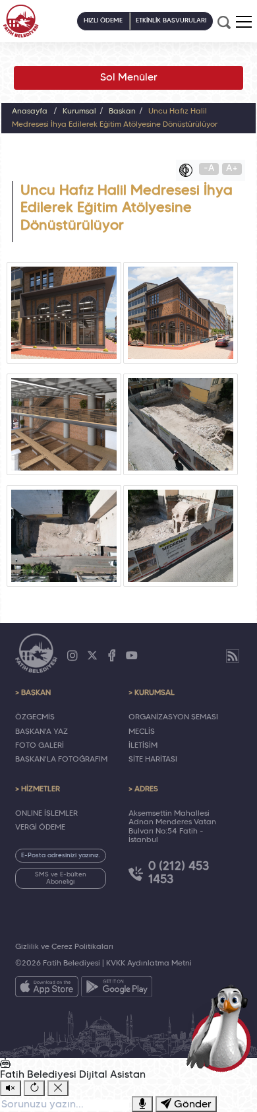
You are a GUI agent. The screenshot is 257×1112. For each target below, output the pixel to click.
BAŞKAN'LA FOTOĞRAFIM (61, 759)
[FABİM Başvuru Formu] (221, 1027)
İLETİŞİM (142, 745)
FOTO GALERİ (39, 745)
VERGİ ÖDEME (40, 827)
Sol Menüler (128, 77)
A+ (232, 168)
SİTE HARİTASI (152, 759)
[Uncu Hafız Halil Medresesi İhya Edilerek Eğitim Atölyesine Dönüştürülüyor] (64, 313)
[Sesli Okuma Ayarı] (10, 1088)
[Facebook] (112, 656)
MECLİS (141, 732)
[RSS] (232, 656)
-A (209, 168)
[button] (244, 22)
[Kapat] (58, 1088)
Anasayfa (29, 111)
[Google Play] (116, 989)
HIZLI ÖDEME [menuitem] (103, 21)
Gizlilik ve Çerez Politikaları (64, 947)
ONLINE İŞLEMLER (46, 813)
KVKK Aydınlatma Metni (149, 963)
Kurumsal (79, 111)
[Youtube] (132, 656)
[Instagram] (72, 656)
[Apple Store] (46, 989)
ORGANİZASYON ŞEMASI (173, 717)
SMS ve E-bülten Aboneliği (60, 878)
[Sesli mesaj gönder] (142, 1104)
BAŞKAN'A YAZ (41, 732)
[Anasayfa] (21, 21)
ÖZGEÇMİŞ (35, 717)
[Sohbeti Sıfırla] (34, 1088)
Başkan (122, 111)
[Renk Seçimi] (189, 170)
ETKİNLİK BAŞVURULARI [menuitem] (171, 21)
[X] (92, 656)
